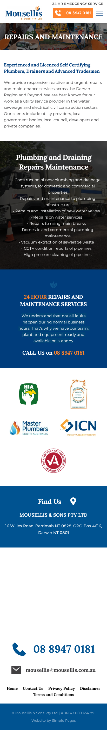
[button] (99, 13)
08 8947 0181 (69, 352)
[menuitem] (12, 688)
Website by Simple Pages (53, 720)
